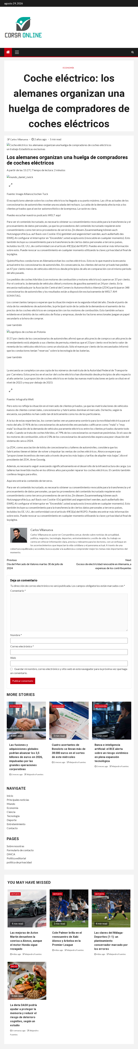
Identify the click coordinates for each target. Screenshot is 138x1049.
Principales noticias (18, 799)
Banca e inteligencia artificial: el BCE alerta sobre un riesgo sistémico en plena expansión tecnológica (111, 753)
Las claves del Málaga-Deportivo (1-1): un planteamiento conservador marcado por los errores (111, 941)
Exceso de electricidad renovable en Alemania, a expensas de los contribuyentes (103, 564)
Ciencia (11, 811)
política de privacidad (19, 862)
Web (13, 657)
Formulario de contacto (20, 850)
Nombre (16, 635)
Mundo (11, 803)
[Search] (132, 52)
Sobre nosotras (15, 846)
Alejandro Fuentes (35, 774)
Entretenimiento (16, 824)
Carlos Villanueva (19, 139)
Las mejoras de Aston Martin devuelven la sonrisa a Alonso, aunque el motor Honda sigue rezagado (26, 941)
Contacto (12, 828)
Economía (68, 67)
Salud (14, 966)
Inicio (10, 795)
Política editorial (16, 858)
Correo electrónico (22, 646)
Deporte (11, 820)
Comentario (18, 590)
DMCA (11, 854)
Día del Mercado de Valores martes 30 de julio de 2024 (35, 564)
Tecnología (13, 815)
